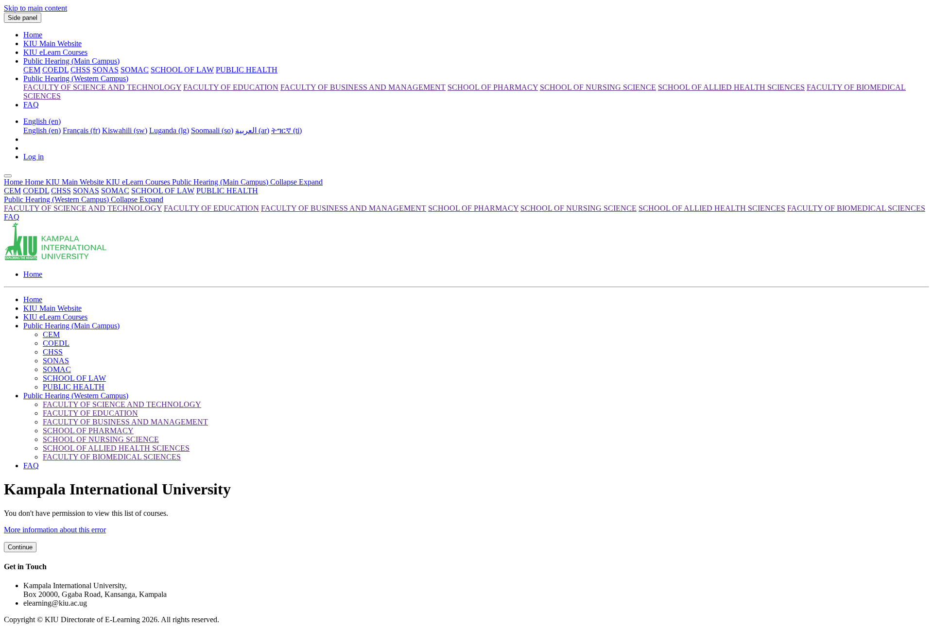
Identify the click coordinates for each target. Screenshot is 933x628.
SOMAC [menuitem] (135, 70)
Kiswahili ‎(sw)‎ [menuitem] (124, 130)
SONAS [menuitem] (105, 70)
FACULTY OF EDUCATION (211, 208)
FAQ (31, 105)
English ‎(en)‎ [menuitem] (42, 130)
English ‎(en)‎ (42, 121)
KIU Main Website (52, 43)
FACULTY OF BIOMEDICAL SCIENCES (856, 208)
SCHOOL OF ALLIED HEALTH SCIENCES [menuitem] (731, 87)
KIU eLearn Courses (55, 52)
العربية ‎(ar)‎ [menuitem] (252, 130)
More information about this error (55, 530)
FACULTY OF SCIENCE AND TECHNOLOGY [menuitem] (102, 87)
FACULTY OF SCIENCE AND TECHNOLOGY (83, 208)
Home (32, 35)
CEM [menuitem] (31, 70)
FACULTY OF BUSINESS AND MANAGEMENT (343, 208)
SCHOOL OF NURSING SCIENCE (578, 208)
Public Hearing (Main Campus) (71, 61)
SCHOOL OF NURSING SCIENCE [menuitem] (598, 87)
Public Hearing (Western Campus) (75, 78)
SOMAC (115, 191)
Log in (33, 157)
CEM (12, 191)
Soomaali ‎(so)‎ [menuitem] (212, 130)
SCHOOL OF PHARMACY (473, 208)
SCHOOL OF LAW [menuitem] (182, 70)
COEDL (36, 191)
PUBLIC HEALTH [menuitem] (246, 70)
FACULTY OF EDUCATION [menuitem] (230, 87)
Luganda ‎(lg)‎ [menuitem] (169, 130)
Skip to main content (35, 8)
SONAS (86, 191)
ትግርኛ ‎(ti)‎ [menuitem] (286, 130)
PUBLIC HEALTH (227, 191)
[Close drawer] (8, 175)
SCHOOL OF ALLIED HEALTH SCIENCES (712, 208)
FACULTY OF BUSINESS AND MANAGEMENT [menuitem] (363, 87)
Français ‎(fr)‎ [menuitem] (81, 130)
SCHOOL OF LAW (162, 191)
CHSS (61, 191)
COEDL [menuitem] (55, 70)
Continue (20, 547)
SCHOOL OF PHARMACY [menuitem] (493, 87)
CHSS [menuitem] (80, 70)
